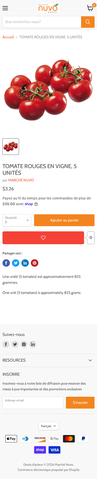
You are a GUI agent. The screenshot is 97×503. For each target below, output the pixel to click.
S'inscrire (80, 402)
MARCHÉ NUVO (21, 180)
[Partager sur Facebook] (6, 263)
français (46, 426)
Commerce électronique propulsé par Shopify (49, 470)
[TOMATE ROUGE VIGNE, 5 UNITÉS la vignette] (11, 146)
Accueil (8, 37)
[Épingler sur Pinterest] (34, 263)
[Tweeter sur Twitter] (15, 263)
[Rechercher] (88, 22)
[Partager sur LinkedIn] (25, 263)
